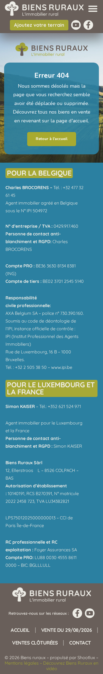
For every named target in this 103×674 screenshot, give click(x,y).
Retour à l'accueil (52, 138)
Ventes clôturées (35, 643)
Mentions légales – (24, 663)
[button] (92, 8)
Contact (80, 643)
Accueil (20, 630)
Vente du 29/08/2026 (66, 630)
